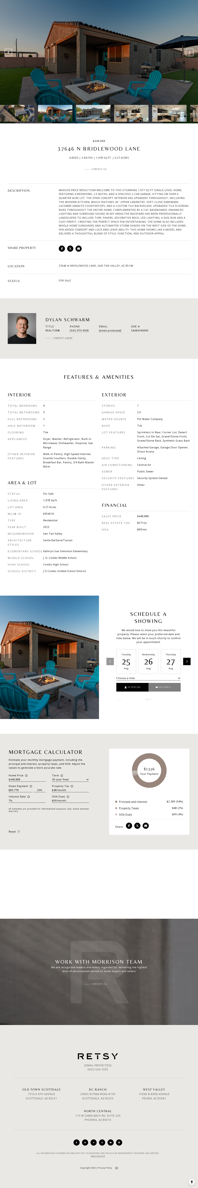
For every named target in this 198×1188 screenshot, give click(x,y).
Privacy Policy (105, 1168)
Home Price (16, 775)
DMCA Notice (98, 1156)
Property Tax (60, 786)
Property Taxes (129, 808)
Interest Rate (17, 796)
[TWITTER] (93, 1142)
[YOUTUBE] (111, 1142)
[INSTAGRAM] (102, 1142)
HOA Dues (58, 796)
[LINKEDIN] (85, 1142)
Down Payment (18, 786)
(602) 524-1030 (98, 1069)
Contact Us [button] (99, 169)
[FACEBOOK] (76, 1142)
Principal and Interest (133, 801)
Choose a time (125, 678)
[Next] (187, 661)
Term (55, 775)
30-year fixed (60, 779)
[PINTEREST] (119, 1142)
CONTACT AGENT (63, 338)
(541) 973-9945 (79, 330)
